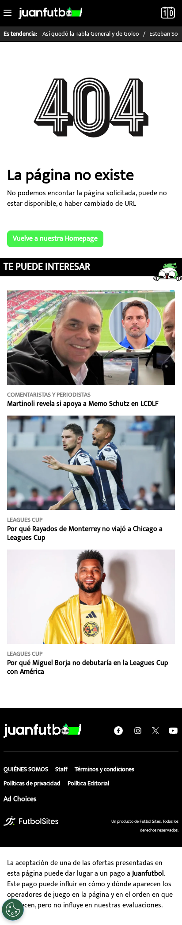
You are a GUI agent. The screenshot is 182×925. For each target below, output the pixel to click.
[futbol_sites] (31, 821)
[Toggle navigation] (7, 13)
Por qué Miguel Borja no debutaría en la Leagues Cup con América (87, 667)
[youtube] (173, 730)
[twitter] (155, 730)
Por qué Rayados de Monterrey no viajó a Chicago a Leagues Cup (85, 533)
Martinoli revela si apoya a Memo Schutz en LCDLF (83, 404)
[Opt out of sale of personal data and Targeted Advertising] (13, 910)
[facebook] (118, 730)
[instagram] (138, 730)
